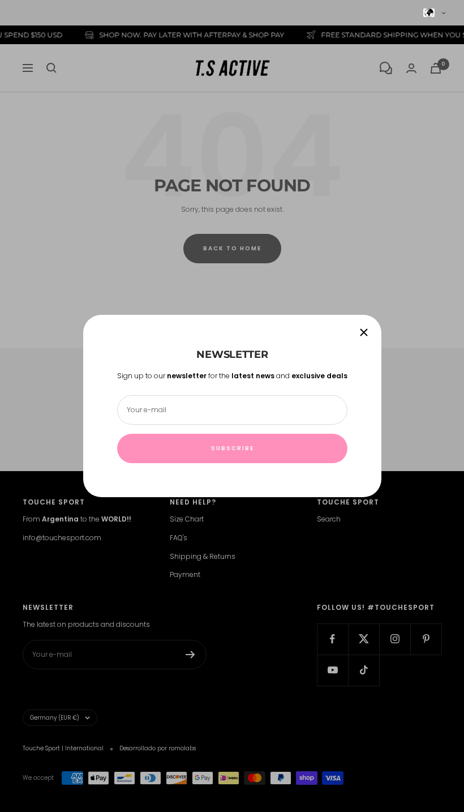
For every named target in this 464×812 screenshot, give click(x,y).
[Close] (364, 332)
